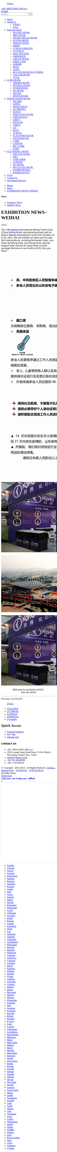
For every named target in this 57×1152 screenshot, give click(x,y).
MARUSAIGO (20, 106)
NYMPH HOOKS (21, 170)
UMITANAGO (20, 117)
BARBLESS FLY (21, 172)
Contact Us (12, 178)
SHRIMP (17, 64)
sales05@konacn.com (17, 757)
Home (10, 19)
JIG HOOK (18, 90)
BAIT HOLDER (21, 53)
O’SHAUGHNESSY (23, 48)
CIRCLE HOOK (21, 59)
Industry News (14, 205)
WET (15, 157)
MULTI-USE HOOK (23, 167)
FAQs (10, 175)
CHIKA (16, 125)
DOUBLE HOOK (21, 85)
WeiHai (15, 229)
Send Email (6, 775)
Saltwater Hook (14, 30)
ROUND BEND (21, 40)
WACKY (17, 93)
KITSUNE (18, 122)
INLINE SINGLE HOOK (25, 38)
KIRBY (16, 45)
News (15, 27)
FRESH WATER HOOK (19, 98)
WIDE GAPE (19, 61)
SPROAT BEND (21, 43)
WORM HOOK (20, 88)
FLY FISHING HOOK (18, 151)
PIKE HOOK (19, 35)
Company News (14, 202)
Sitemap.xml (13, 737)
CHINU (16, 104)
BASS (16, 67)
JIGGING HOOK (21, 32)
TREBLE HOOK (21, 82)
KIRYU (16, 120)
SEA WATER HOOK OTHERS (28, 72)
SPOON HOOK (20, 96)
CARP (16, 141)
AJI (14, 127)
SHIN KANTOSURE (23, 114)
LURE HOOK (14, 80)
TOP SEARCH (36, 770)
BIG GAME (19, 146)
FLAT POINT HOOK (23, 135)
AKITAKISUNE (21, 138)
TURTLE (17, 133)
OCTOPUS (18, 51)
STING (16, 69)
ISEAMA (17, 101)
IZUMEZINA (19, 109)
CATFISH (18, 143)
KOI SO (17, 112)
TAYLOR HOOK (21, 75)
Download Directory (16, 180)
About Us (11, 22)
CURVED (18, 162)
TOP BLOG (21, 770)
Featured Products (15, 732)
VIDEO (16, 24)
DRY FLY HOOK (21, 154)
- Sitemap (50, 768)
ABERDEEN (19, 56)
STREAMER (19, 159)
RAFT (16, 130)
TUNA (16, 77)
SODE (16, 149)
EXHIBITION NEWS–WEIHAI (22, 191)
